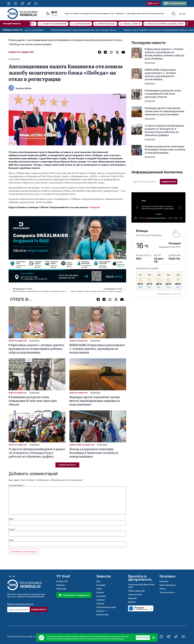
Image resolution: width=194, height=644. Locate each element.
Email (12, 529)
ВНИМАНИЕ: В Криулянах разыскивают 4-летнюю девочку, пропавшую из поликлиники (97, 348)
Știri (98, 581)
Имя (12, 519)
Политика (94, 14)
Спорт (112, 14)
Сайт (11, 540)
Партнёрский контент (155, 14)
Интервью (132, 14)
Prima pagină (17, 40)
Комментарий (17, 485)
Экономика (103, 14)
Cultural (100, 603)
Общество (77, 14)
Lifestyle (100, 600)
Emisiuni (100, 611)
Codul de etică (135, 594)
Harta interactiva (167, 585)
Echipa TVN (62, 581)
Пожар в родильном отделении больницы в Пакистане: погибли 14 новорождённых (93, 453)
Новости (68, 14)
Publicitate (61, 588)
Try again (158, 214)
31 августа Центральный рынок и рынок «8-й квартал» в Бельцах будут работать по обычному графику (37, 453)
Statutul (131, 602)
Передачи (120, 14)
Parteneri (60, 585)
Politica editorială (136, 591)
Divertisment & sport (106, 607)
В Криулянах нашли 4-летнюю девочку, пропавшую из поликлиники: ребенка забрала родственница (37, 348)
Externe (100, 592)
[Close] (153, 638)
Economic (101, 596)
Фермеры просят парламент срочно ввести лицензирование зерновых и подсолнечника (133, 30)
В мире (86, 14)
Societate (101, 585)
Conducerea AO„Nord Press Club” (141, 585)
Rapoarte (132, 598)
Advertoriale (102, 614)
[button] (99, 52)
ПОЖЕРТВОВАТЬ (143, 638)
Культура (141, 14)
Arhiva (162, 588)
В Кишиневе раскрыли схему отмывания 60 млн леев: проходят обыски (53, 30)
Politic (99, 588)
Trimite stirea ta (166, 592)
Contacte (163, 581)
